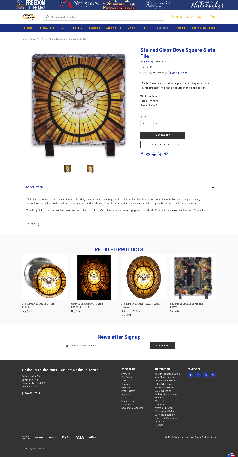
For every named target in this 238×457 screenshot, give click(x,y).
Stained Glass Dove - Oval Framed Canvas (140, 305)
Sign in (177, 17)
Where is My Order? (164, 408)
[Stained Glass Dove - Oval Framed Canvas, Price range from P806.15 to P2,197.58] (143, 277)
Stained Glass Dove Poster (87, 303)
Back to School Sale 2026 (167, 374)
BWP (200, 17)
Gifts (146, 28)
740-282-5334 (32, 393)
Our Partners (47, 28)
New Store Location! (165, 377)
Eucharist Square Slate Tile (187, 303)
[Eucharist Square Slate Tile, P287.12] (193, 277)
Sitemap (159, 425)
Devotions (94, 28)
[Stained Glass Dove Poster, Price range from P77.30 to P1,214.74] (94, 277)
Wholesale (160, 401)
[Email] (148, 154)
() (214, 17)
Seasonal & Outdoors (203, 28)
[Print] (154, 154)
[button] (30, 5)
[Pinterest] (166, 154)
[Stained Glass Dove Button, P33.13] (45, 277)
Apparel (132, 28)
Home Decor (162, 28)
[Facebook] (142, 154)
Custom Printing (163, 391)
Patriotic (28, 28)
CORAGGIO (180, 28)
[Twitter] (160, 154)
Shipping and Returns (165, 411)
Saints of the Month (165, 387)
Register (188, 17)
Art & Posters (114, 28)
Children (77, 28)
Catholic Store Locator (166, 394)
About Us (159, 397)
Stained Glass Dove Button (38, 303)
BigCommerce (39, 449)
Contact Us (160, 404)
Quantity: (145, 116)
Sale (63, 28)
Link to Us (159, 421)
